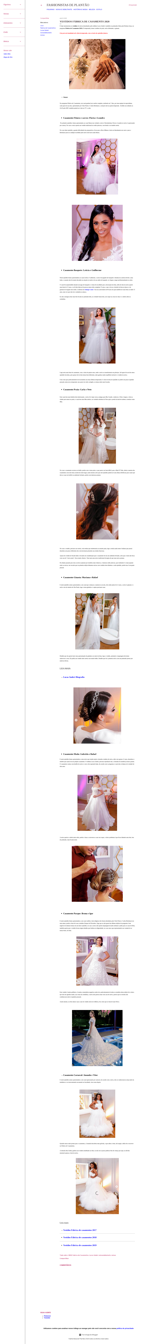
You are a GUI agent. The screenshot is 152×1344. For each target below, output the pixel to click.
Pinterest (47, 1316)
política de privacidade (125, 1328)
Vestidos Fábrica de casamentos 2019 (80, 1245)
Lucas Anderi (44, 30)
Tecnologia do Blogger (90, 1335)
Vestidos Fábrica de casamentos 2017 (79, 1230)
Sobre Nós (7, 54)
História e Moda (80, 9)
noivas (42, 35)
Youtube (47, 1318)
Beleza (92, 9)
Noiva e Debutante (64, 9)
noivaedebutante (46, 33)
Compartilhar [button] (44, 18)
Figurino (50, 9)
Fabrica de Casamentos (48, 28)
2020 (42, 26)
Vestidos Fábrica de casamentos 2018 (79, 1237)
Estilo (99, 9)
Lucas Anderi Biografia (74, 677)
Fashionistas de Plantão (68, 5)
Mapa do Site (8, 57)
